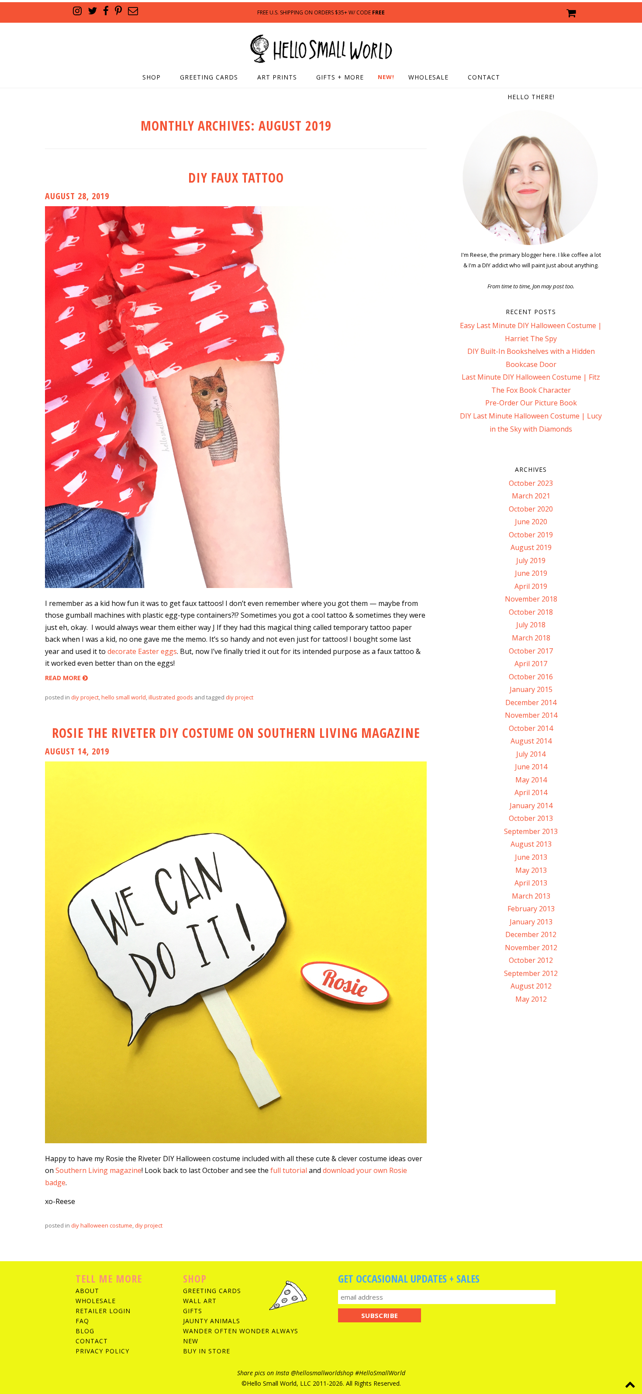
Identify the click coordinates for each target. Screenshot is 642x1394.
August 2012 (531, 986)
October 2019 (531, 535)
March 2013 (531, 896)
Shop (151, 77)
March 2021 (531, 496)
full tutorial (288, 1170)
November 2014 (531, 715)
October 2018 (531, 612)
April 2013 (530, 883)
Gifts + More (340, 77)
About (87, 1291)
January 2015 (531, 689)
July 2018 (530, 625)
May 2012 (531, 999)
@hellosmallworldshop (322, 1373)
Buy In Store (206, 1351)
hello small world (123, 697)
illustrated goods (170, 697)
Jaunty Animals (211, 1321)
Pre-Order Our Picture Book (531, 403)
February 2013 (531, 908)
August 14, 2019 (77, 751)
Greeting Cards (209, 77)
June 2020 (531, 521)
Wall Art (200, 1301)
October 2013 (531, 818)
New (190, 1341)
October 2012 (531, 960)
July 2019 (530, 560)
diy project (85, 697)
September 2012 (531, 973)
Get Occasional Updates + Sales (409, 1278)
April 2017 (530, 663)
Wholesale (428, 77)
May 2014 (531, 780)
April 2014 (530, 792)
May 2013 (531, 870)
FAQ (82, 1321)
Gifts (192, 1311)
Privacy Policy (102, 1351)
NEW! (386, 77)
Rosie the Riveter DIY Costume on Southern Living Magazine (236, 733)
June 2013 (531, 857)
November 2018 (531, 599)
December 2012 (530, 934)
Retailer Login (103, 1311)
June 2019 (531, 573)
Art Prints (277, 77)
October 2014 (531, 728)
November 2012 (531, 947)
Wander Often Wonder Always (240, 1331)
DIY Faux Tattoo (236, 178)
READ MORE (64, 678)
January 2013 (531, 922)
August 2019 (531, 547)
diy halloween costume (101, 1225)
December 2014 (530, 702)
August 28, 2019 (77, 196)
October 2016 (531, 676)
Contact (484, 77)
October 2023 (531, 483)
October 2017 (531, 651)
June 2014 (531, 766)
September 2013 (531, 831)
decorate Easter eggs (142, 651)
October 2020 (531, 509)
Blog (85, 1331)
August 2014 (531, 741)
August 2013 (531, 844)
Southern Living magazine (98, 1170)
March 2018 (531, 638)
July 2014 (530, 754)
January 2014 (531, 805)
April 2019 (530, 586)
